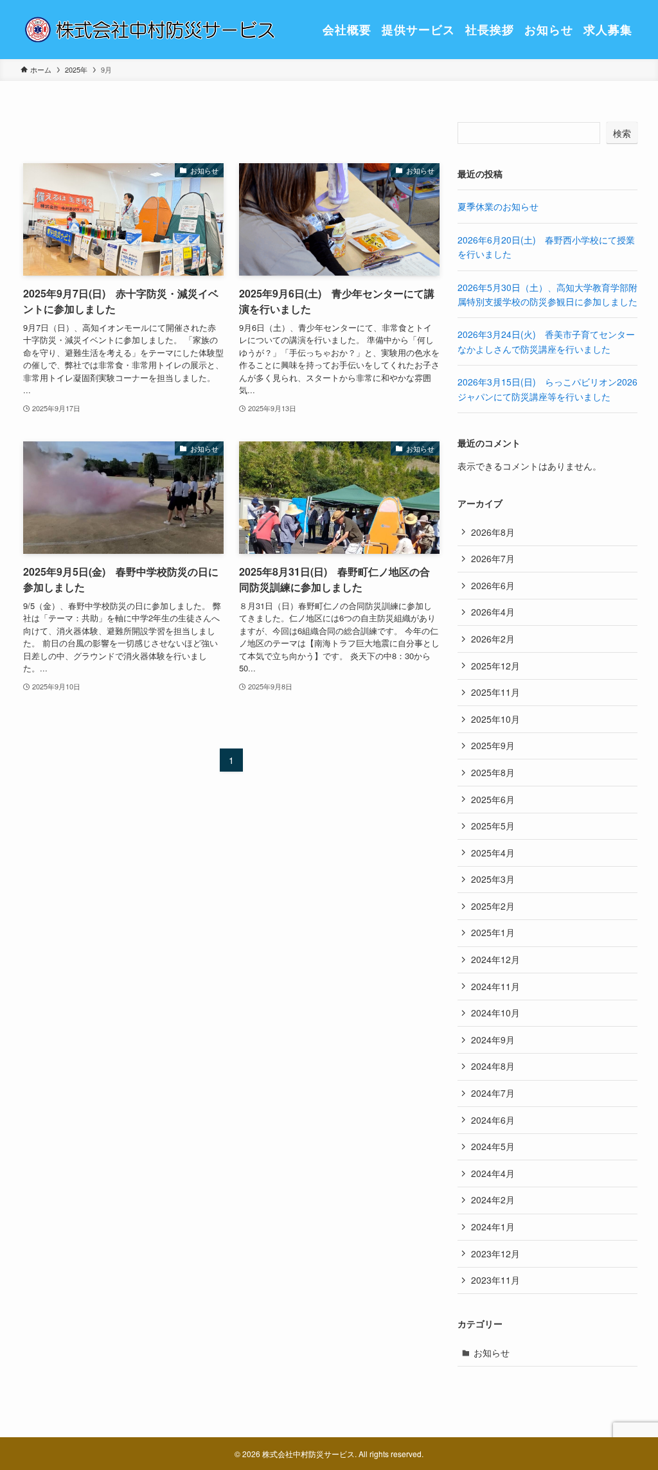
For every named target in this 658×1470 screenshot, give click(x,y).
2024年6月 (493, 1119)
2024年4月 (493, 1173)
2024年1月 (493, 1226)
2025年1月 (493, 932)
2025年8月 (493, 772)
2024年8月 (493, 1065)
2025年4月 (493, 852)
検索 (622, 133)
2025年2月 (493, 905)
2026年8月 (493, 532)
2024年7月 (493, 1092)
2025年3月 (493, 878)
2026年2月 (493, 638)
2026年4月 (493, 611)
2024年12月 (495, 959)
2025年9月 (493, 745)
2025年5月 (493, 825)
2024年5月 (493, 1146)
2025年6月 (493, 799)
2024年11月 (495, 986)
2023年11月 (495, 1279)
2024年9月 (493, 1039)
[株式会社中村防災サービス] (149, 29)
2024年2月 (493, 1199)
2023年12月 (495, 1253)
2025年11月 (495, 692)
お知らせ (492, 1352)
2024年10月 (495, 1012)
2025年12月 (495, 665)
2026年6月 (493, 585)
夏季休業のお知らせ (498, 206)
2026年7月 (493, 558)
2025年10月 (495, 719)
